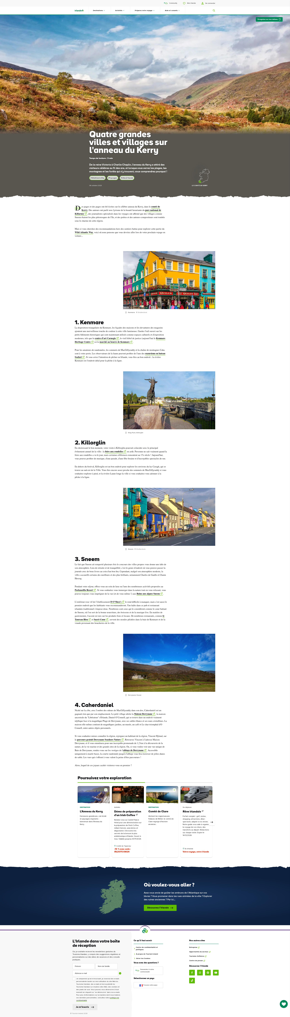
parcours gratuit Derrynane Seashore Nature (99, 739)
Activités (118, 10)
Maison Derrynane (143, 714)
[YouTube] (216, 972)
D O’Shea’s (115, 601)
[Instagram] (200, 972)
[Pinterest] (208, 972)
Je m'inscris (82, 1007)
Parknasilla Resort (84, 590)
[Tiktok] (192, 980)
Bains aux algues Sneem (148, 593)
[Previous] (78, 822)
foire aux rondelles (114, 451)
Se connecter (210, 3)
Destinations (98, 10)
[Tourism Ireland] (81, 10)
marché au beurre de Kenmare (115, 341)
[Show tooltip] (120, 973)
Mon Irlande (191, 3)
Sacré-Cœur (99, 619)
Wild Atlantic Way (84, 232)
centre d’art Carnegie (105, 338)
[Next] (212, 822)
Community (173, 3)
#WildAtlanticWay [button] (97, 178)
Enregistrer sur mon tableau (268, 19)
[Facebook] (192, 972)
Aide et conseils (171, 10)
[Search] (212, 10)
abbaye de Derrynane (133, 750)
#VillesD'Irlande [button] (127, 178)
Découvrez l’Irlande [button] (158, 908)
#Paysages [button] (112, 178)
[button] (106, 789)
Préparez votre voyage (143, 10)
